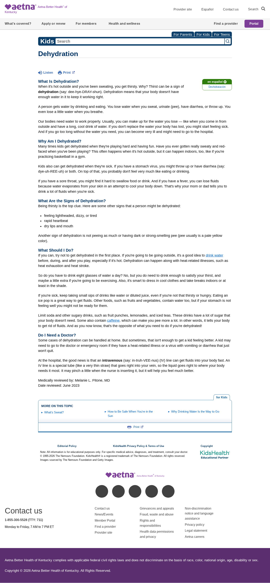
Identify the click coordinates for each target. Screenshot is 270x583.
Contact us (231, 9)
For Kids (203, 35)
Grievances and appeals (157, 508)
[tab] (221, 397)
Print (67, 72)
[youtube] (168, 491)
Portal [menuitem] (253, 23)
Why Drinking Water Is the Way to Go (195, 411)
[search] (261, 9)
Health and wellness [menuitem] (124, 23)
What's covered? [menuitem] (18, 23)
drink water (214, 255)
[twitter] (135, 491)
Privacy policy (194, 524)
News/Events (104, 514)
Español (207, 9)
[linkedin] (118, 491)
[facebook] (101, 491)
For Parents (183, 35)
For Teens (222, 35)
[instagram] (151, 491)
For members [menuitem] (86, 23)
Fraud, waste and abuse (157, 514)
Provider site (183, 9)
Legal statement (196, 530)
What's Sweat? (54, 412)
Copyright (207, 446)
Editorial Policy (67, 446)
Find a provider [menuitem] (226, 23)
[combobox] (140, 41)
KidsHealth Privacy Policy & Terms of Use (138, 446)
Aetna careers (194, 536)
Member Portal (105, 520)
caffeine (113, 321)
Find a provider (105, 526)
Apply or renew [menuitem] (53, 23)
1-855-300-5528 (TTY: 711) (24, 520)
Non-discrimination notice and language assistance (199, 513)
